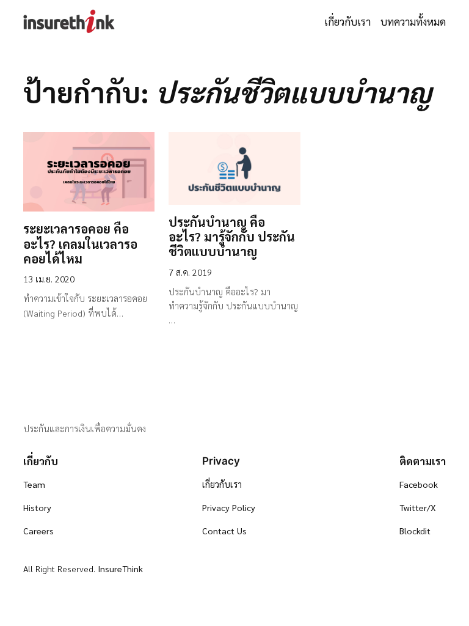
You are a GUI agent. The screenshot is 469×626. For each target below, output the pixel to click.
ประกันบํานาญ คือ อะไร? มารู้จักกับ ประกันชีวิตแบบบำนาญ (232, 237)
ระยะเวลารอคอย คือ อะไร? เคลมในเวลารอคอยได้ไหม (80, 243)
